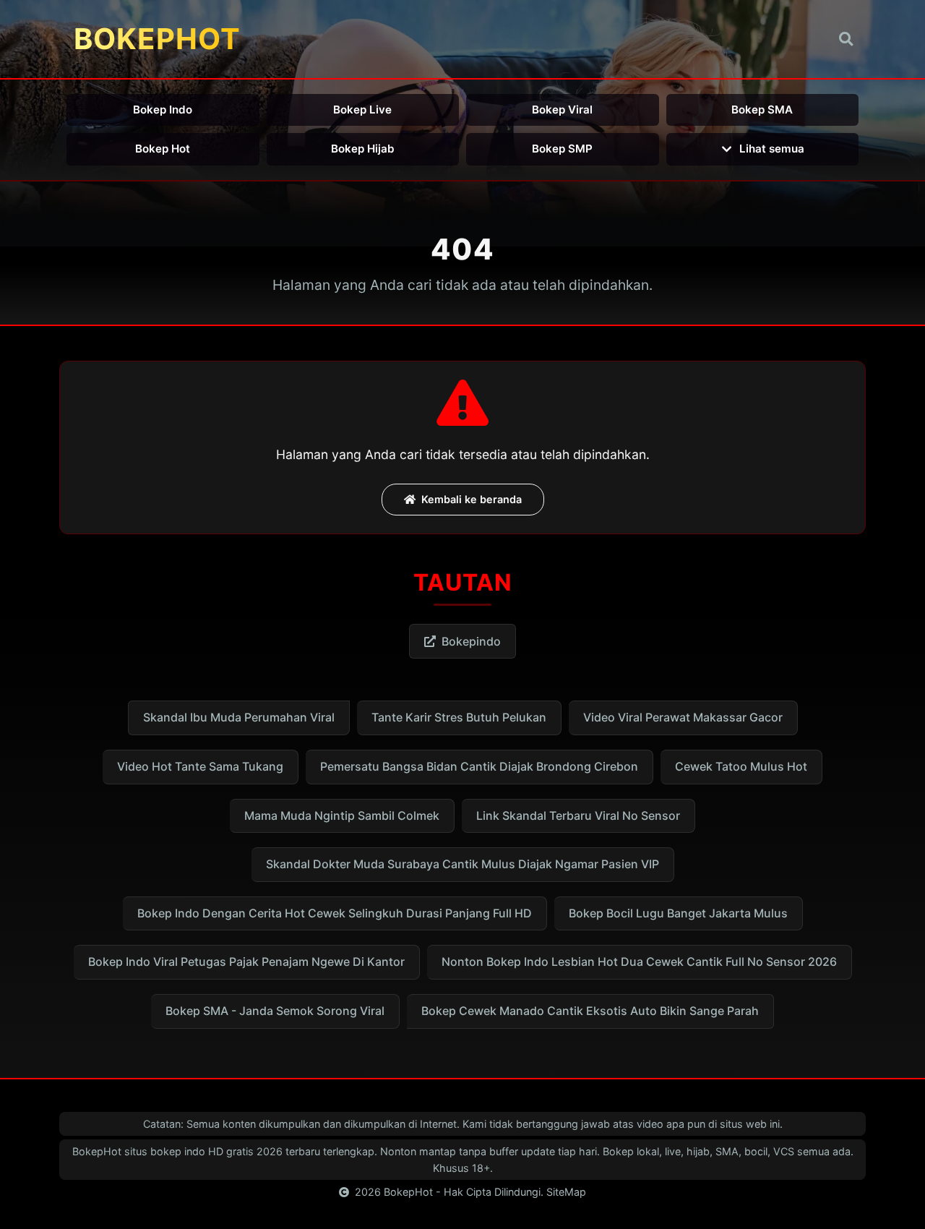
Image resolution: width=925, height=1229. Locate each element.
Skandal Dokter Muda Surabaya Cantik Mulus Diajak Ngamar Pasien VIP (462, 864)
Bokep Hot (162, 148)
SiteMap (566, 1192)
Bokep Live (362, 109)
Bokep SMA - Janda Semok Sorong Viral (274, 1010)
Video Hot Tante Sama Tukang (200, 766)
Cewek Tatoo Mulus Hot (741, 766)
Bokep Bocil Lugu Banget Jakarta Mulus (678, 913)
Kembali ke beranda (471, 499)
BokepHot (408, 1192)
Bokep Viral (562, 109)
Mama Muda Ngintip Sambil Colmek (341, 815)
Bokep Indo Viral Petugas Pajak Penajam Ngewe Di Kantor (246, 961)
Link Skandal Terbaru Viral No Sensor (578, 815)
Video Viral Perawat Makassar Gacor (683, 717)
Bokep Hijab (363, 148)
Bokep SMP (562, 148)
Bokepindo (471, 641)
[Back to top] (893, 1211)
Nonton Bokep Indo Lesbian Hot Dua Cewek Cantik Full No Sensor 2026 (639, 961)
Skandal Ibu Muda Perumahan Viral (239, 717)
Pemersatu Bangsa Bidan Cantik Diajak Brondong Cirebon (479, 766)
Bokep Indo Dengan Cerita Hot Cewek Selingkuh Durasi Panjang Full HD (334, 913)
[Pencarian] (846, 39)
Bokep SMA (762, 109)
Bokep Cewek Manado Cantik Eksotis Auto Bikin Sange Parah (590, 1010)
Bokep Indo (162, 109)
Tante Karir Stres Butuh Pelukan (458, 717)
